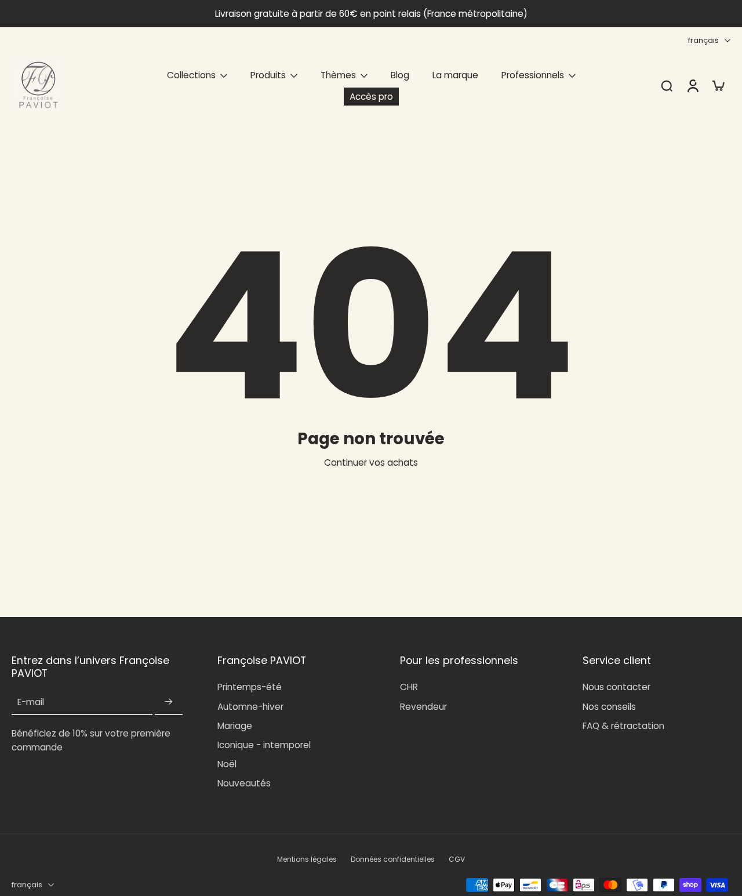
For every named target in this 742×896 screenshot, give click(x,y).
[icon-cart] (717, 85)
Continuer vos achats (371, 462)
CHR (409, 687)
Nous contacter (616, 687)
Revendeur (423, 707)
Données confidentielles (393, 859)
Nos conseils (609, 707)
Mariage (234, 726)
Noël (227, 764)
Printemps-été (249, 687)
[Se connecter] (692, 85)
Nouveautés (244, 783)
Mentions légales (307, 859)
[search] (666, 85)
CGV (457, 859)
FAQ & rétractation (623, 726)
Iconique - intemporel (264, 745)
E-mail (30, 702)
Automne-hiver (250, 707)
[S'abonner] (169, 702)
